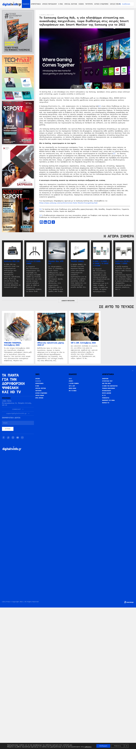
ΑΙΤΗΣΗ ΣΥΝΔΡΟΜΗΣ (101, 4)
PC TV (104, 396)
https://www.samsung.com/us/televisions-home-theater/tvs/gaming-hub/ (68, 203)
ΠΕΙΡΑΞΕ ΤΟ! (105, 403)
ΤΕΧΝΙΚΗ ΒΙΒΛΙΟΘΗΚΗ (108, 388)
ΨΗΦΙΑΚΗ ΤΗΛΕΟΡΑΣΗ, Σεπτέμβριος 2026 (12, 343)
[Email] (22, 437)
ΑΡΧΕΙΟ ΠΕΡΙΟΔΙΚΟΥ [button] (49, 4)
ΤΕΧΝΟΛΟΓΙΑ (105, 398)
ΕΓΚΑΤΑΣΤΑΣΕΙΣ (106, 391)
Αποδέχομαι (103, 746)
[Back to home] (12, 4)
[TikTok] (8, 437)
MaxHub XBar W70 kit (55, 262)
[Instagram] (13, 437)
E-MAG (60, 4)
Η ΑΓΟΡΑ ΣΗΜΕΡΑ (74, 383)
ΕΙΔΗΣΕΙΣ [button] (26, 4)
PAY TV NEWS (72, 391)
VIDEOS (81, 4)
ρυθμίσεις (88, 747)
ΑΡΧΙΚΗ (18, 4)
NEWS (70, 379)
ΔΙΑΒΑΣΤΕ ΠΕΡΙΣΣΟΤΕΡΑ (68, 301)
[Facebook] (3, 437)
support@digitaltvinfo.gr (16, 413)
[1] (99, 106)
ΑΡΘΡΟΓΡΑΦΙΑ (39, 383)
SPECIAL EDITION (70, 4)
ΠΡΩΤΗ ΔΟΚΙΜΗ (106, 393)
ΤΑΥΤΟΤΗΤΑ (89, 4)
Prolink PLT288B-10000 (33, 262)
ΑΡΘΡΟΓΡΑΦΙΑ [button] (36, 4)
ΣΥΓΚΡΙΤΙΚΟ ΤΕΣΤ (107, 381)
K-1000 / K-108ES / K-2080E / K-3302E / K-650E (101, 263)
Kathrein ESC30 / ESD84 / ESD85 (122, 262)
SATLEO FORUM (115, 4)
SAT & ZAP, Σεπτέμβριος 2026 (83, 342)
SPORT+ (71, 381)
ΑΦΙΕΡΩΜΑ (105, 379)
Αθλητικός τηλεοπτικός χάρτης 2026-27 (50, 343)
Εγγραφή (7, 429)
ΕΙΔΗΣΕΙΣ (38, 381)
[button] (132, 371)
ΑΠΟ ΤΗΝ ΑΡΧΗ (106, 383)
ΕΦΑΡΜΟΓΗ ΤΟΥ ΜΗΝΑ (108, 400)
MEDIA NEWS (72, 388)
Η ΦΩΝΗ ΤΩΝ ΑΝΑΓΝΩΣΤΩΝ (109, 386)
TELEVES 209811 (77, 261)
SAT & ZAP (72, 386)
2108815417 (16, 409)
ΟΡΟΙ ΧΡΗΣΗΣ (39, 398)
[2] (114, 153)
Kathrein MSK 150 (11, 261)
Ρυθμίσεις (117, 746)
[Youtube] (17, 437)
